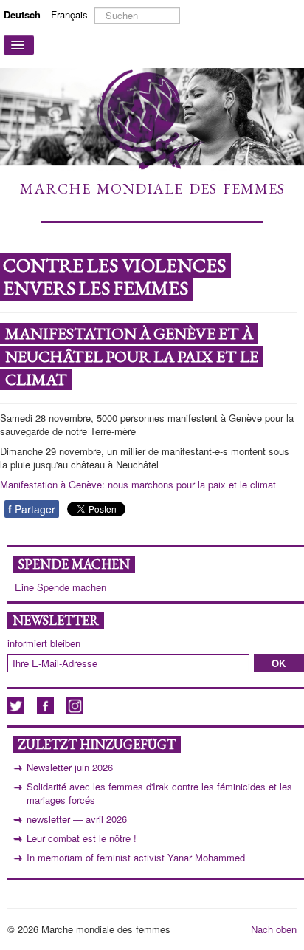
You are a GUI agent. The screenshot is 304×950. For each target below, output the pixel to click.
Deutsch (24, 14)
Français (69, 14)
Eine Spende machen (60, 587)
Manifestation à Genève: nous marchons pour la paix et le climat (138, 484)
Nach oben (274, 929)
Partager (31, 509)
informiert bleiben (43, 643)
